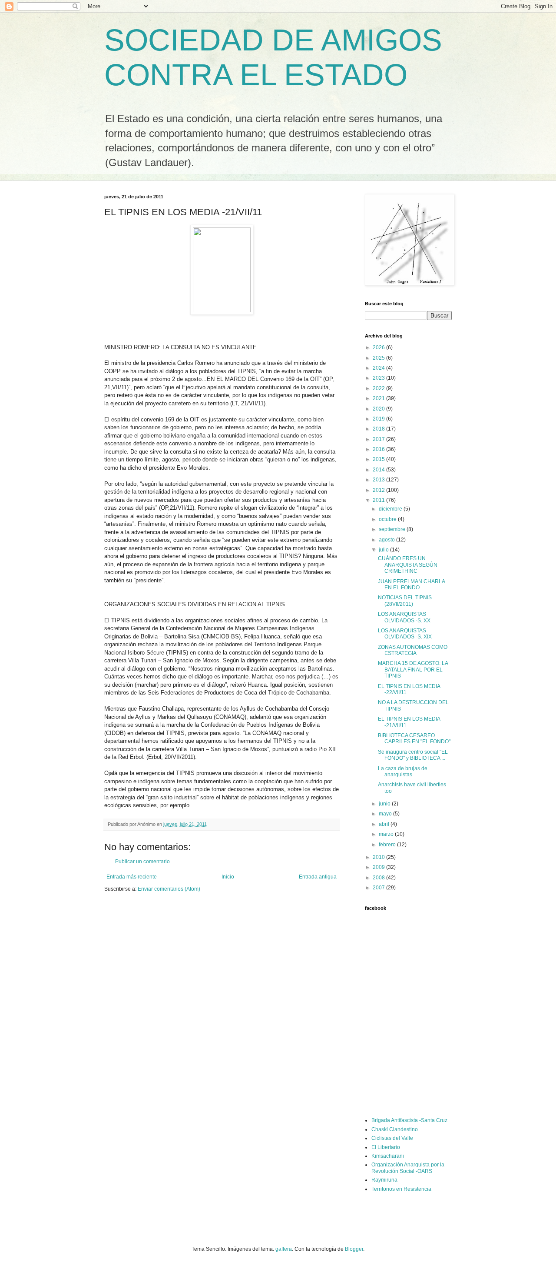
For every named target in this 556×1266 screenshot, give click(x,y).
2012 (379, 490)
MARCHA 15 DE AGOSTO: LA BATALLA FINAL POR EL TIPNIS (413, 669)
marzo (387, 834)
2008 (379, 878)
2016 (379, 449)
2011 (379, 500)
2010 (379, 857)
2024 (379, 368)
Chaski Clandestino (394, 1129)
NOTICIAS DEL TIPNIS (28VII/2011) (405, 601)
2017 (379, 439)
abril (385, 824)
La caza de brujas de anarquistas (402, 771)
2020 (379, 409)
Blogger (354, 1249)
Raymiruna (384, 1180)
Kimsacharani (387, 1156)
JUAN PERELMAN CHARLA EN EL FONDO (411, 584)
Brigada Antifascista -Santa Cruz (409, 1120)
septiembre (393, 529)
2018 (379, 429)
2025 (379, 358)
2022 (379, 388)
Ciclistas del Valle (392, 1138)
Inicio (228, 877)
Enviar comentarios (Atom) (169, 889)
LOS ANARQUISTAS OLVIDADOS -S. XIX (405, 634)
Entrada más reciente (131, 877)
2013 (379, 480)
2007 (379, 888)
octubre (388, 519)
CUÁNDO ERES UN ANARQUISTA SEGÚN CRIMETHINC (407, 564)
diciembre (391, 509)
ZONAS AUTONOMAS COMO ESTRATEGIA (412, 650)
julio (384, 550)
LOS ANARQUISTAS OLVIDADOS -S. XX (404, 617)
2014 (379, 470)
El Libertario (385, 1147)
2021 (379, 398)
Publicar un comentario (142, 861)
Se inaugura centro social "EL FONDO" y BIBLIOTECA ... (413, 755)
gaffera (283, 1249)
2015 (379, 459)
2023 (379, 378)
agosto (387, 540)
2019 (379, 419)
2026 (379, 347)
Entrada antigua (318, 877)
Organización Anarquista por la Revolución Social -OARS (407, 1168)
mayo (386, 814)
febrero (388, 845)
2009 (379, 867)
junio (385, 804)
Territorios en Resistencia (401, 1189)
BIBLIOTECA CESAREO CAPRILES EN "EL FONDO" (414, 738)
